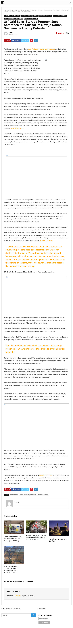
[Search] (70, 2)
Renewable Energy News (45, 15)
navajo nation (14, 494)
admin (11, 32)
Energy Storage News (26, 15)
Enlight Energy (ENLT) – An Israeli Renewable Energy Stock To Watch (36, 537)
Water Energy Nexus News (30, 18)
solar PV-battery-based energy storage (41, 49)
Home (6, 10)
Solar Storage (19, 18)
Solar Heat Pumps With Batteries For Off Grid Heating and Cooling (12, 539)
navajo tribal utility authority (28, 494)
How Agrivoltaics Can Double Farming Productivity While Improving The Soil (12, 569)
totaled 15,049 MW (45, 475)
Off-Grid (35, 15)
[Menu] (2, 2)
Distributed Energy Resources (18, 10)
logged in (18, 596)
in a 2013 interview (17, 128)
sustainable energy (43, 494)
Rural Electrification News (59, 15)
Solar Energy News (9, 18)
